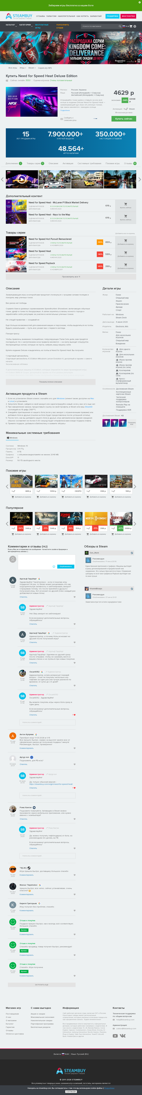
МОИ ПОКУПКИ (128, 16)
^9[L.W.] (23, 868)
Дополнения (13, 163)
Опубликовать (66, 566)
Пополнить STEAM (62, 26)
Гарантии (10, 1027)
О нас (8, 1017)
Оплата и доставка (15, 1034)
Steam (31, 68)
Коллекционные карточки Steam (123, 393)
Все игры (13, 68)
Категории (25, 25)
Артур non (24, 757)
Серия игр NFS (45, 68)
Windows (61, 398)
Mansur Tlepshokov (28, 885)
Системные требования (89, 163)
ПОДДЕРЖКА (112, 16)
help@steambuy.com (125, 1019)
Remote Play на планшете (123, 405)
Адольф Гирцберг (28, 579)
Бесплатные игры (41, 26)
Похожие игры (113, 163)
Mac (92, 398)
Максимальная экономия (42, 1017)
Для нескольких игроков (123, 336)
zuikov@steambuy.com (126, 1028)
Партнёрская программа (42, 1024)
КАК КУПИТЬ (83, 16)
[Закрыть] (140, 2)
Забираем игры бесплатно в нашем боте (71, 5)
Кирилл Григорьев (28, 903)
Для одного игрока (123, 350)
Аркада (119, 307)
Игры (22, 68)
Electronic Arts (122, 326)
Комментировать (26, 748)
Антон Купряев (27, 734)
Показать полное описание (50, 382)
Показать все (132, 423)
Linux (12, 401)
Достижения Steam (125, 389)
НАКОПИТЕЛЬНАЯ (66, 16)
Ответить (23, 597)
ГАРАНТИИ (51, 16)
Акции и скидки (38, 1014)
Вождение (120, 343)
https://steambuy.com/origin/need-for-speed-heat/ (51, 784)
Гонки (118, 295)
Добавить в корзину (126, 244)
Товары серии (35, 163)
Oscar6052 (34, 672)
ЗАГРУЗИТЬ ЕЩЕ (41, 985)
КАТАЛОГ (10, 25)
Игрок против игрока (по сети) (124, 366)
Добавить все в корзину (125, 233)
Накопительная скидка (41, 1020)
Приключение (122, 304)
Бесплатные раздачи (40, 1027)
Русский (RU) (82, 1054)
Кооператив (124, 370)
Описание (53, 163)
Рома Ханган (26, 807)
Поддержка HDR (123, 410)
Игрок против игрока (124, 361)
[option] (22, 179)
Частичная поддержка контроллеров (122, 399)
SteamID (88, 407)
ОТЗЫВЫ (40, 16)
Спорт (118, 310)
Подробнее (65, 111)
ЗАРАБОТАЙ (96, 16)
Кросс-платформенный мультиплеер (123, 380)
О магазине (11, 1020)
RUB (128, 26)
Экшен (119, 301)
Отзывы (130, 163)
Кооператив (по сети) (125, 374)
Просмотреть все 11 (71, 277)
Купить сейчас (123, 118)
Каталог (9, 1024)
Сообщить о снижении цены (70, 119)
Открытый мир (122, 298)
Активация (68, 163)
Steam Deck (121, 317)
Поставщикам (12, 1014)
